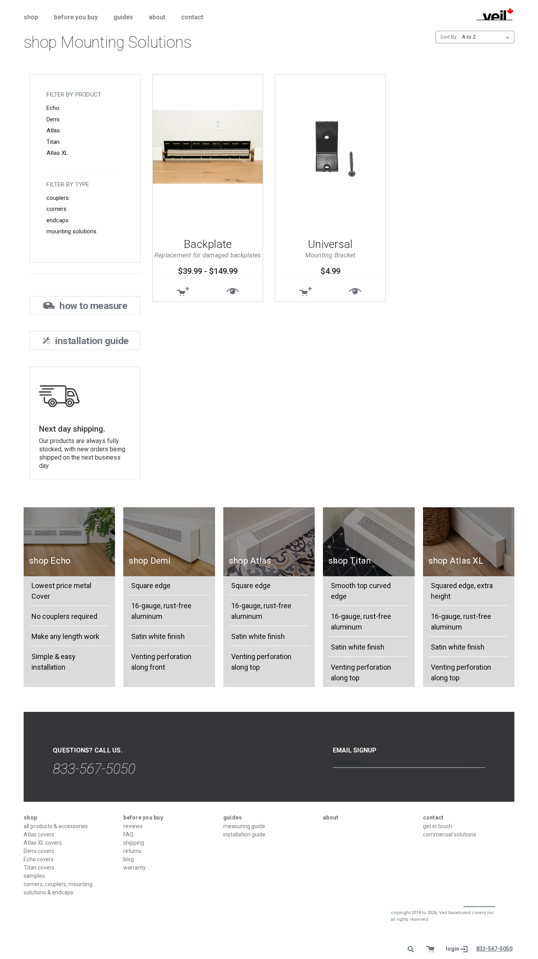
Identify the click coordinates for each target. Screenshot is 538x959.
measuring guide (244, 826)
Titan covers (39, 867)
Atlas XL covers (43, 843)
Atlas (53, 130)
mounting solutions (71, 231)
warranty (134, 867)
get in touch (437, 826)
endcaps (57, 220)
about (330, 817)
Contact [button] (192, 17)
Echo (52, 108)
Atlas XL (57, 152)
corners (56, 208)
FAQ (128, 834)
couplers (57, 197)
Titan (52, 141)
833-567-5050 (94, 769)
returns (132, 851)
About (157, 17)
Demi (52, 119)
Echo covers (39, 859)
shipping (133, 843)
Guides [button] (123, 17)
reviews (133, 826)
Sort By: (449, 37)
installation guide (244, 834)
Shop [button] (31, 17)
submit (474, 763)
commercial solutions (449, 834)
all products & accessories (56, 826)
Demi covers (39, 851)
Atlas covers (39, 834)
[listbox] (487, 37)
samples (34, 876)
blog (128, 859)
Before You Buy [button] (76, 17)
